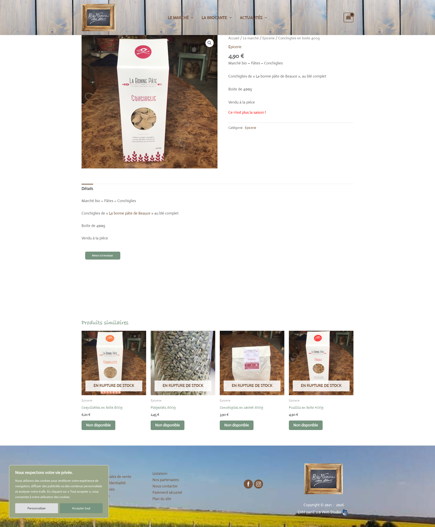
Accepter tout (81, 508)
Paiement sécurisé (167, 492)
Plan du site (161, 498)
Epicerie (268, 38)
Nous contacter (165, 486)
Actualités (251, 17)
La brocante (214, 17)
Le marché (178, 17)
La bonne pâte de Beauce (129, 213)
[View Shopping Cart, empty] (348, 18)
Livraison (159, 473)
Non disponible (98, 425)
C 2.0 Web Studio (327, 512)
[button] (191, 18)
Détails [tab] (87, 188)
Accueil (233, 38)
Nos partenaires (165, 479)
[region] (59, 491)
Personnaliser (36, 508)
